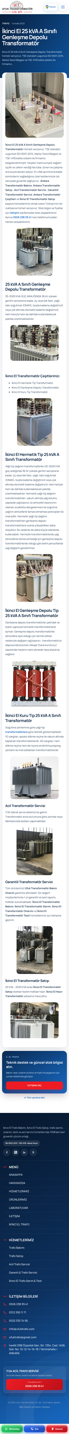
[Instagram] (15, 1152)
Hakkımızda (17, 1183)
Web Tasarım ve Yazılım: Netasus (34, 1406)
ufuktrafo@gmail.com (22, 1337)
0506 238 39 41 (22, 217)
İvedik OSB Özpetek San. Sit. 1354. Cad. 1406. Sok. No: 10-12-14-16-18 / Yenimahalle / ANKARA (37, 1349)
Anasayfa (16, 1175)
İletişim (14, 1216)
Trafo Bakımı (16, 1248)
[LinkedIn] (24, 1152)
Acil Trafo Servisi (19, 1264)
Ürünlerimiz (18, 1200)
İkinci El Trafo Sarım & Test (25, 1281)
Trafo (5, 23)
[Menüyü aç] (63, 7)
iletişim (14, 212)
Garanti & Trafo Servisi (23, 1272)
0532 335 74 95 (18, 1321)
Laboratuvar (18, 1208)
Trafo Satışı (16, 1256)
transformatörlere (16, 732)
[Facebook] (6, 1152)
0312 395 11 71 (17, 1312)
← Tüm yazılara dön (34, 1097)
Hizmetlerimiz (19, 1191)
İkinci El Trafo (19, 1224)
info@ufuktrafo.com (21, 1329)
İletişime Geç (34, 1085)
